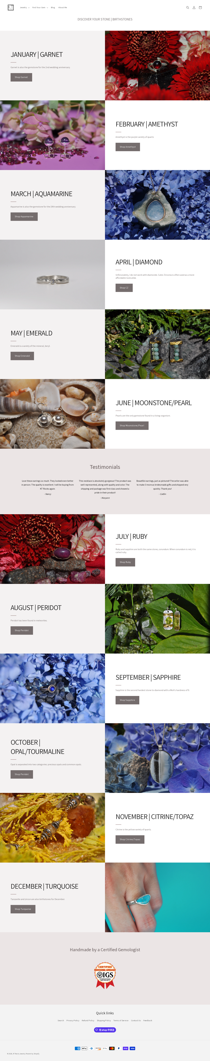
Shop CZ (124, 287)
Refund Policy (88, 1020)
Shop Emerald (22, 355)
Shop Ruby (125, 562)
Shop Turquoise (23, 909)
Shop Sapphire (127, 700)
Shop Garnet (21, 77)
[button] (24, 7)
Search (61, 1020)
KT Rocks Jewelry (19, 1054)
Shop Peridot (22, 630)
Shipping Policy (104, 1020)
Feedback (147, 1020)
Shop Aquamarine (24, 216)
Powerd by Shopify (32, 1054)
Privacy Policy (73, 1020)
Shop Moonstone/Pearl (132, 425)
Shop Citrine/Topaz (130, 839)
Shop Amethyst (128, 146)
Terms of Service (120, 1020)
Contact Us (136, 1020)
